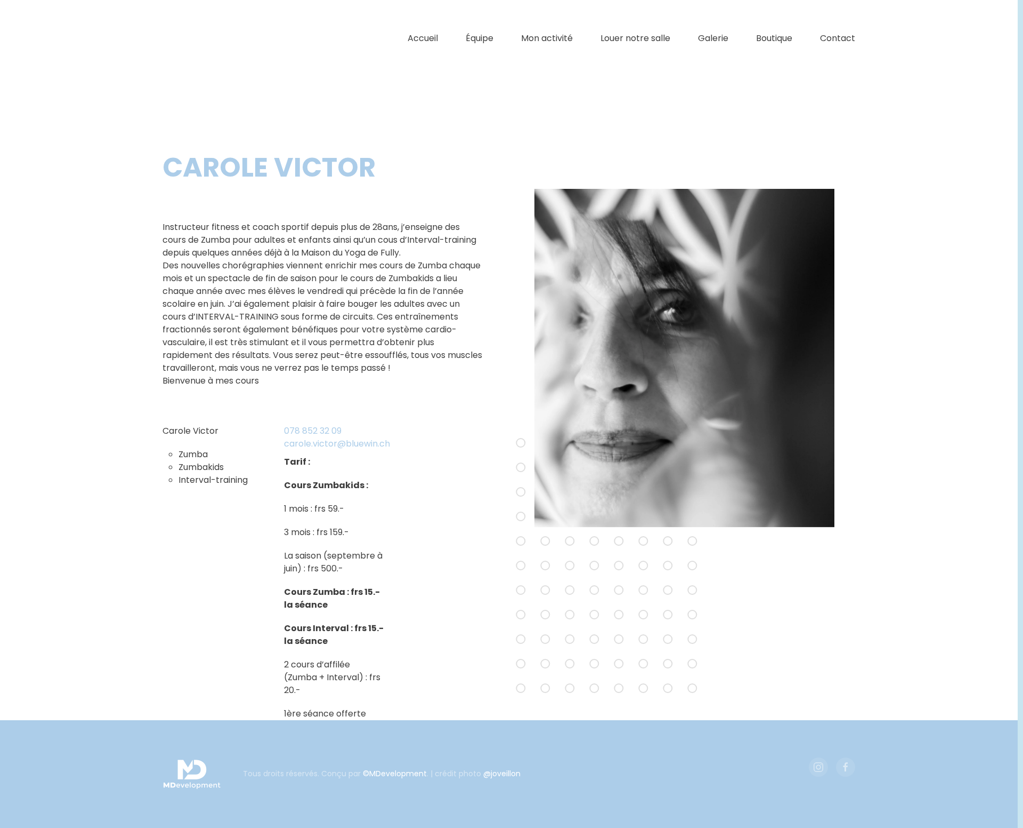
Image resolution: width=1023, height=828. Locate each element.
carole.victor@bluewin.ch (337, 443)
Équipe (479, 38)
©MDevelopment (395, 773)
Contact (837, 38)
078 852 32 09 (313, 431)
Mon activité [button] (547, 38)
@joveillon (502, 773)
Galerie (713, 38)
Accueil (423, 38)
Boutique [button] (774, 38)
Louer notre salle (635, 38)
